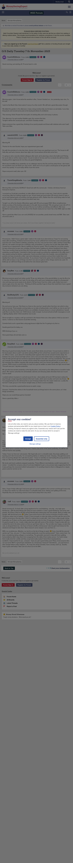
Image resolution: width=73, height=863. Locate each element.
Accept (28, 438)
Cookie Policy (55, 426)
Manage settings (35, 444)
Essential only (41, 438)
